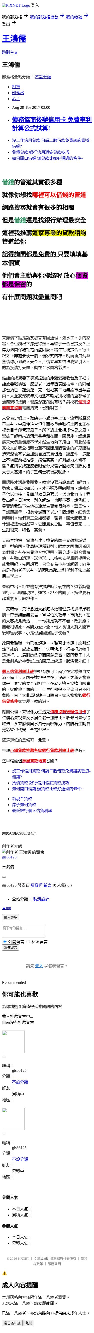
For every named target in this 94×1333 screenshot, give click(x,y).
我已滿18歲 (12, 1323)
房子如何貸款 (24, 805)
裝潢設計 (41, 899)
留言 (48, 885)
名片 (16, 99)
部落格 (18, 93)
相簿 (16, 87)
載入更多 (10, 917)
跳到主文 (10, 52)
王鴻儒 (14, 38)
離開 (29, 1323)
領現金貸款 (22, 799)
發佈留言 (10, 948)
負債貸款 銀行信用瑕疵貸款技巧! (41, 152)
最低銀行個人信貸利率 (32, 811)
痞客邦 (37, 885)
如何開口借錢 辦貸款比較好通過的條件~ (47, 158)
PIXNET (23, 1258)
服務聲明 (54, 1264)
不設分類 (43, 77)
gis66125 (9, 857)
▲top (6, 908)
